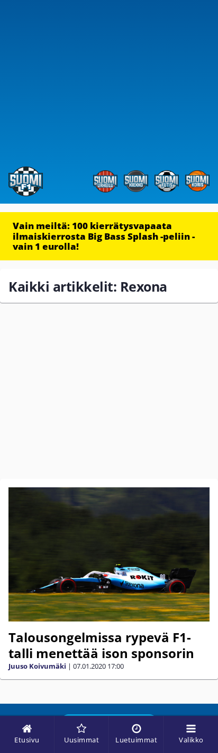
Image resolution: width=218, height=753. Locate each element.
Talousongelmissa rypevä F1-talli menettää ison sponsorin (101, 645)
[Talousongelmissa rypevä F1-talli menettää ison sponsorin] (109, 554)
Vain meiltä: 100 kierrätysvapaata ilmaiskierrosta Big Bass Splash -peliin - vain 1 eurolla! (104, 236)
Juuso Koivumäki (37, 666)
